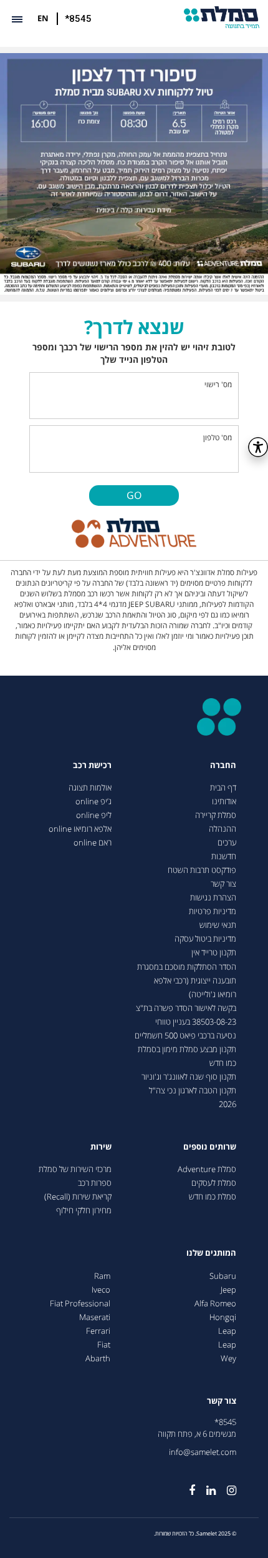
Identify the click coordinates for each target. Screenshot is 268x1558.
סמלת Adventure (207, 1169)
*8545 (78, 18)
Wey (228, 1358)
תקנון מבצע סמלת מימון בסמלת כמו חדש (187, 1056)
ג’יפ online (93, 801)
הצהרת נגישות (213, 897)
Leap (227, 1331)
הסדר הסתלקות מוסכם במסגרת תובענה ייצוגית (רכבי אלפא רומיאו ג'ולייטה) (186, 981)
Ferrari (98, 1331)
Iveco (101, 1289)
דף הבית (223, 787)
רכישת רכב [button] (92, 765)
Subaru (222, 1276)
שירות (101, 1146)
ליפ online (94, 815)
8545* (225, 1422)
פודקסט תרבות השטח (202, 870)
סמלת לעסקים (213, 1183)
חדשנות (223, 856)
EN (43, 18)
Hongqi (222, 1317)
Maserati (94, 1317)
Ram (102, 1276)
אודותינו (224, 801)
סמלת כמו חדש (212, 1196)
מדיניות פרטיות (212, 911)
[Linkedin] (205, 1485)
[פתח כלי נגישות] (258, 447)
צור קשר (223, 884)
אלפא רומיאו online (80, 829)
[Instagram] (226, 1485)
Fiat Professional (80, 1303)
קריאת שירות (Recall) (78, 1196)
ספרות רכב (95, 1183)
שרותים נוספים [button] (209, 1146)
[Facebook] (186, 1485)
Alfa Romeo (215, 1303)
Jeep (228, 1289)
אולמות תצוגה (90, 787)
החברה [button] (223, 765)
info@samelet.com (202, 1452)
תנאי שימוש (217, 925)
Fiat (103, 1344)
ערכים (227, 842)
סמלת (221, 17)
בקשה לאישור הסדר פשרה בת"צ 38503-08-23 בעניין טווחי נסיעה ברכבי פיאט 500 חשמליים (185, 1022)
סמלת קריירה (215, 815)
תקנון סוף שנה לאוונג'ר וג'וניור (188, 1077)
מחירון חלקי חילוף (84, 1210)
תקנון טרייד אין (213, 952)
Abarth (97, 1358)
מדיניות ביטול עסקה (205, 939)
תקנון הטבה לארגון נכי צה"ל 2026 (192, 1097)
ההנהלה (222, 829)
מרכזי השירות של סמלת (75, 1169)
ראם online (93, 842)
